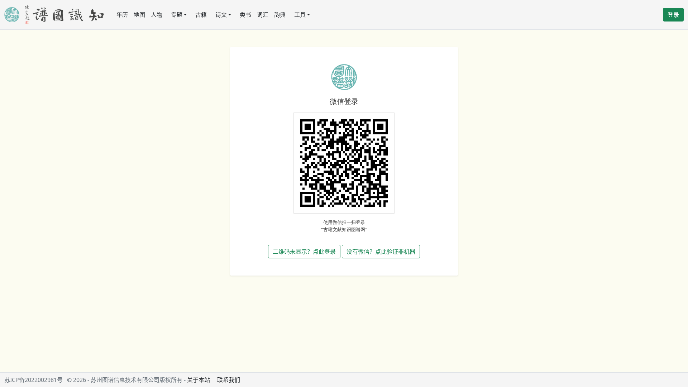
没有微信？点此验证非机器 (381, 251)
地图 (139, 15)
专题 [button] (176, 15)
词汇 (262, 15)
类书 (245, 15)
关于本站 (198, 380)
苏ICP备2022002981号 (33, 380)
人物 (156, 15)
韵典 (280, 15)
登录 (673, 15)
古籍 (201, 15)
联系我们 (228, 380)
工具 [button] (300, 15)
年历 (122, 15)
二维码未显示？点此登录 (304, 251)
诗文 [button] (221, 15)
